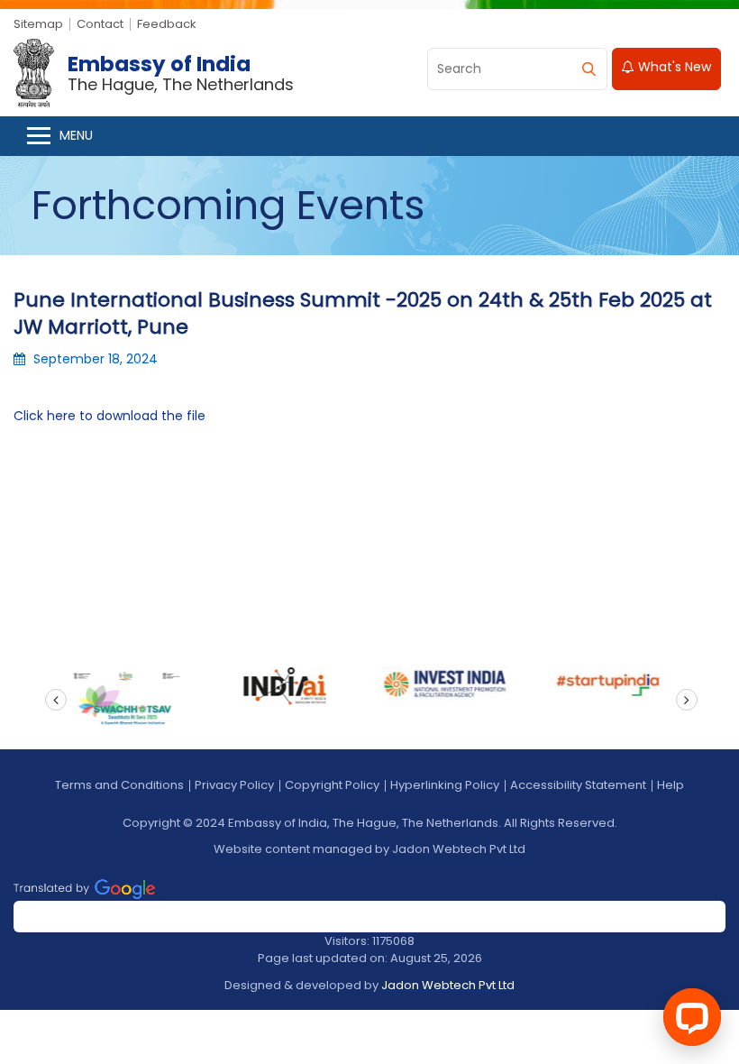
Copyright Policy (332, 784)
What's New (672, 67)
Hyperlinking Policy (444, 784)
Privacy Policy (234, 784)
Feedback (166, 23)
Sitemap (38, 23)
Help (670, 784)
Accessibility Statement (578, 784)
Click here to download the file (109, 416)
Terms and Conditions (119, 784)
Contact (100, 23)
